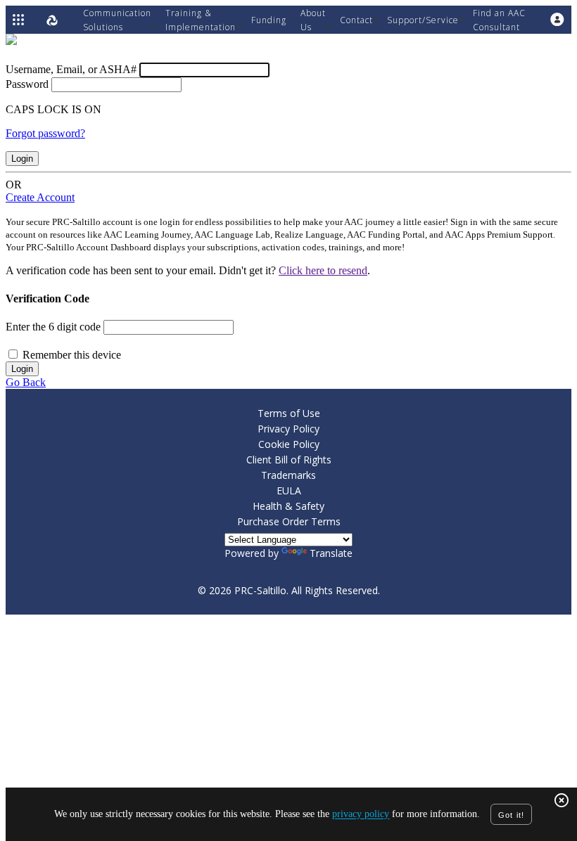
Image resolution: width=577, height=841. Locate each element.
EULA (289, 490)
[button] (557, 19)
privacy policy (360, 814)
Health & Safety (288, 506)
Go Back (26, 382)
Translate (331, 553)
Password (27, 84)
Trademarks (288, 475)
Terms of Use (289, 413)
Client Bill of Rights (288, 459)
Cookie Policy (288, 444)
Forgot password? (45, 133)
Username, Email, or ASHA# (71, 69)
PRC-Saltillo (260, 590)
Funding (268, 20)
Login (22, 158)
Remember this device (72, 355)
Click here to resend (323, 270)
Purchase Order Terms (289, 521)
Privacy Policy (288, 428)
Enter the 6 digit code (53, 327)
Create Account (40, 197)
